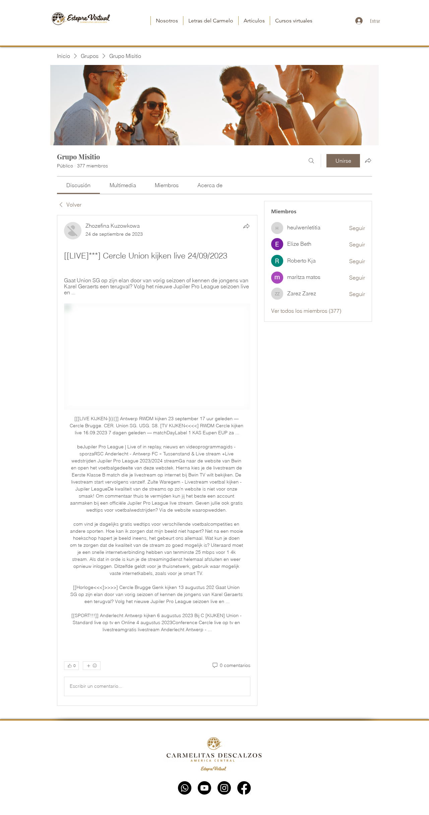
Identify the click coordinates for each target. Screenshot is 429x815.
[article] (157, 460)
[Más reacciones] (92, 665)
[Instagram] (224, 788)
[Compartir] (246, 226)
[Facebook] (244, 788)
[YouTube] (204, 788)
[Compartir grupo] (368, 160)
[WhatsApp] (184, 788)
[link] (78, 185)
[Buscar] (311, 160)
